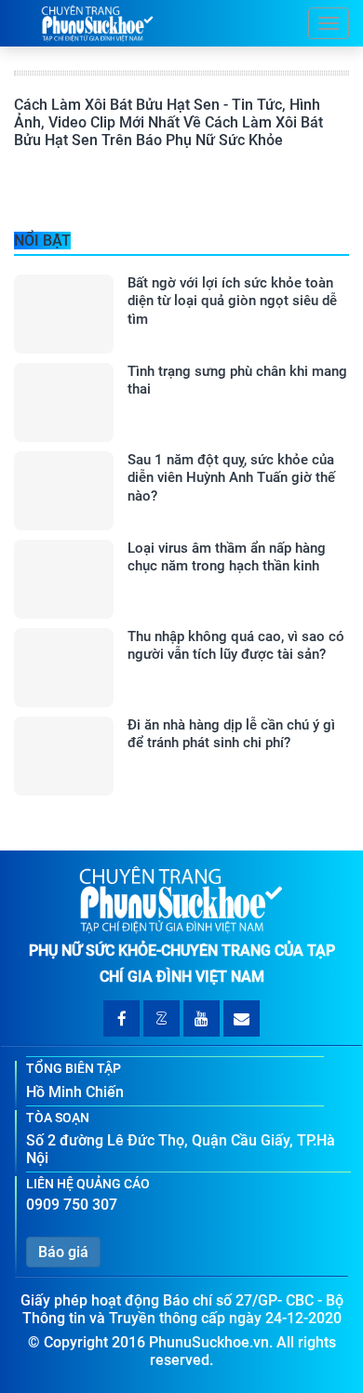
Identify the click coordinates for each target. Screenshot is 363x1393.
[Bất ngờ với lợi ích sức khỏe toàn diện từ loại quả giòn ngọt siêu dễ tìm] (64, 314)
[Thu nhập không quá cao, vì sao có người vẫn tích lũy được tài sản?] (64, 667)
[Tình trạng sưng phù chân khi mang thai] (64, 402)
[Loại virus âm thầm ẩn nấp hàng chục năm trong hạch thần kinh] (64, 579)
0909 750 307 (71, 1204)
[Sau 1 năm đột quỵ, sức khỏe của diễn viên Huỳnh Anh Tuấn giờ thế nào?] (64, 490)
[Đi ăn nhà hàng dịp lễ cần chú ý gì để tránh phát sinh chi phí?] (64, 756)
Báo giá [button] (63, 1252)
